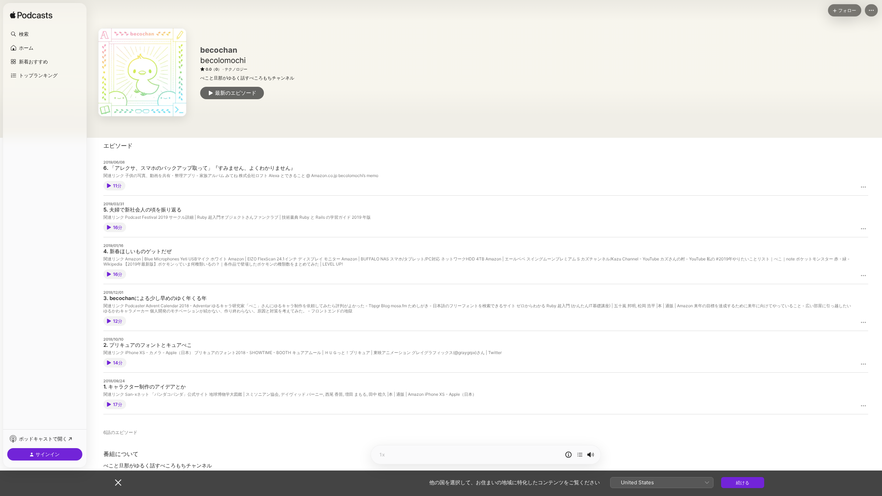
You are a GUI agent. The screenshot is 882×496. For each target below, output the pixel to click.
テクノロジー (236, 69)
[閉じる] (118, 482)
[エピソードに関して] (568, 454)
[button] (45, 34)
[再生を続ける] (580, 454)
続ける (742, 482)
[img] (31, 15)
